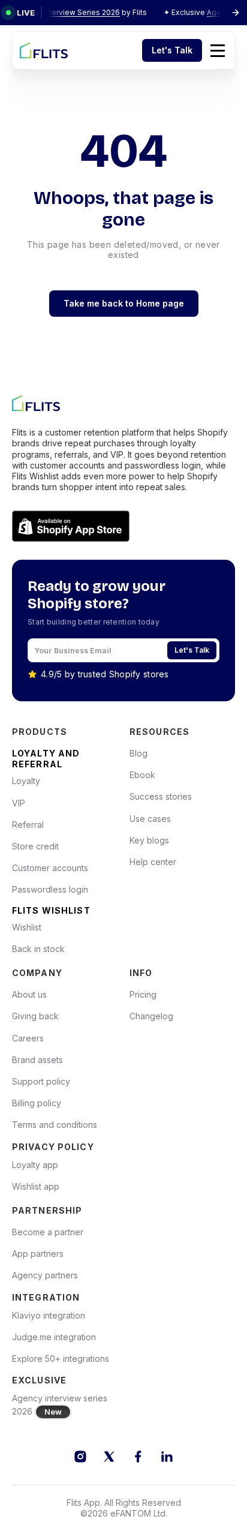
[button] (217, 50)
